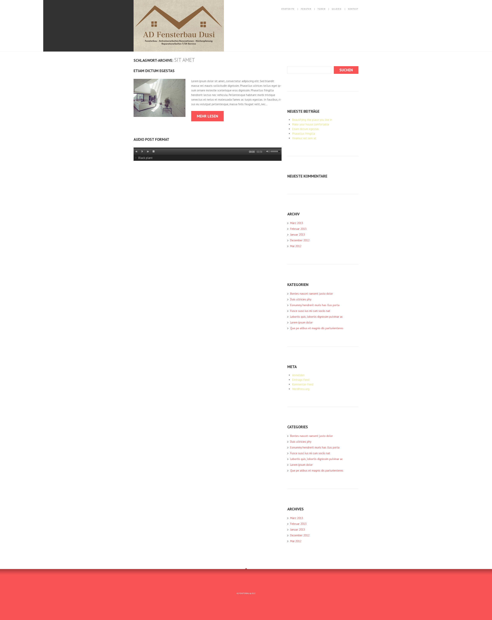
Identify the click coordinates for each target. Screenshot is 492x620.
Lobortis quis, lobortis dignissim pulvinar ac (316, 316)
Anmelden (298, 375)
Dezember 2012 (299, 240)
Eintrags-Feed (300, 380)
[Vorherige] (136, 151)
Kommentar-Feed (302, 384)
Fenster (306, 9)
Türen (322, 9)
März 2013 (296, 223)
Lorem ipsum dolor (301, 322)
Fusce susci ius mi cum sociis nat (310, 311)
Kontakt (353, 9)
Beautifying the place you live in (312, 120)
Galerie (337, 9)
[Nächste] (148, 151)
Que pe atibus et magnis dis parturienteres (316, 328)
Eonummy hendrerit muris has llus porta (314, 305)
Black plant (145, 158)
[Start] (142, 151)
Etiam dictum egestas (154, 70)
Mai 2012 (295, 246)
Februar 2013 (298, 229)
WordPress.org (300, 389)
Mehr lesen (207, 116)
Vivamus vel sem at (304, 138)
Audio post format (151, 139)
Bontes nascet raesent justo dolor (311, 293)
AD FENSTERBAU (243, 593)
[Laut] (267, 151)
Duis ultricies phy (300, 299)
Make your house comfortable (310, 124)
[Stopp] (154, 151)
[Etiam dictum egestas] (159, 98)
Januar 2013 (297, 234)
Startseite (288, 9)
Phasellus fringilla (303, 133)
